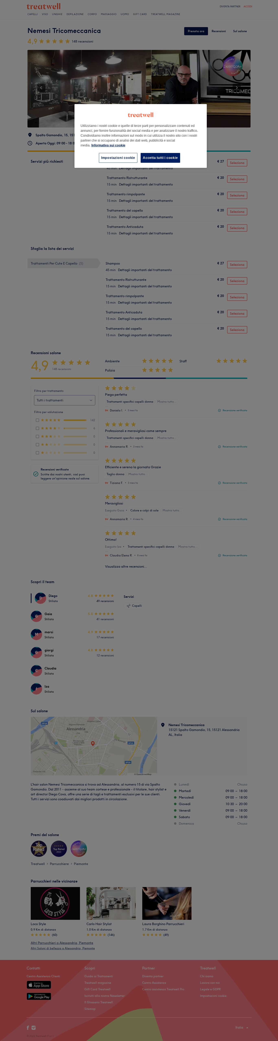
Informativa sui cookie (108, 145)
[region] (140, 136)
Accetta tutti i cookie (160, 157)
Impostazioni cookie (118, 157)
